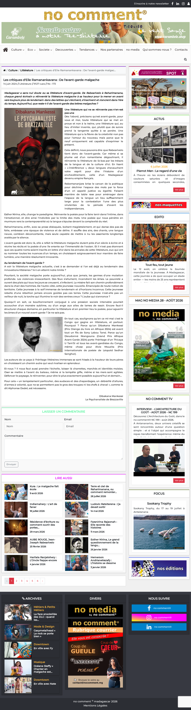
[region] (159, 179)
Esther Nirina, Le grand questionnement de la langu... (105, 542)
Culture (16, 49)
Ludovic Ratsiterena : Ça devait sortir (105, 505)
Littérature (26, 70)
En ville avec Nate (45, 683)
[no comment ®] (188, 3)
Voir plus (179, 189)
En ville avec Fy (43, 648)
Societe (44, 49)
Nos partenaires (112, 49)
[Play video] (159, 457)
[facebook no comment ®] (172, 3)
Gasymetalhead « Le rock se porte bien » (44, 633)
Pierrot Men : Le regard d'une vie (159, 171)
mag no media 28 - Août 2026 (159, 300)
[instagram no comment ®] (183, 3)
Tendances (87, 49)
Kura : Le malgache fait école (44, 488)
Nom (7, 419)
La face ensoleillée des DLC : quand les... (45, 616)
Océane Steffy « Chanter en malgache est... (43, 668)
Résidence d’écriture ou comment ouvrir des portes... (44, 524)
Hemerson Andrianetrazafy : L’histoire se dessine (103, 560)
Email (68, 419)
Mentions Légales (95, 705)
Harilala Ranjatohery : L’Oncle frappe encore (43, 559)
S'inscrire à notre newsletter (151, 3)
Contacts (181, 49)
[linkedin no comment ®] (177, 3)
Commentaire (13, 435)
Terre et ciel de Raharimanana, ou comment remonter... (104, 489)
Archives (33, 598)
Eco (30, 49)
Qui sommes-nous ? (157, 49)
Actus (159, 119)
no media (133, 49)
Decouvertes (64, 49)
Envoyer (11, 464)
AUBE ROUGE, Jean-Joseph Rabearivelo (42, 541)
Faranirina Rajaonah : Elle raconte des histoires (104, 524)
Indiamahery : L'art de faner (43, 505)
